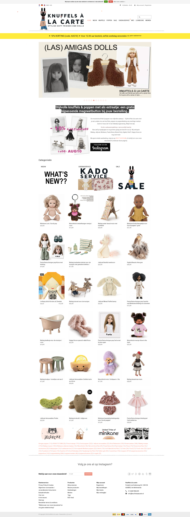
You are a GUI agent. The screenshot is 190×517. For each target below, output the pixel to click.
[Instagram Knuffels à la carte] (149, 474)
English (44, 5)
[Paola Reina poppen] (137, 433)
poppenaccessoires (138, 451)
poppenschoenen (86, 453)
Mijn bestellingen (101, 487)
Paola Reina (109, 446)
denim (100, 448)
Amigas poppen (45, 443)
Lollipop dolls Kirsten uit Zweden (51, 301)
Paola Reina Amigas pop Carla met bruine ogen (109, 341)
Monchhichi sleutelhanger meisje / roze (80, 224)
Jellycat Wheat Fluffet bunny (107, 301)
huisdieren (47, 451)
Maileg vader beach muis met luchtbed (107, 224)
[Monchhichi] (109, 433)
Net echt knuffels (95, 446)
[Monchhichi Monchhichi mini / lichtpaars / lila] (109, 363)
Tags (69, 495)
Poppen (109, 20)
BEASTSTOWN (59, 443)
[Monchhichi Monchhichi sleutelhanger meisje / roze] (81, 207)
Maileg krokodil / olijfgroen (78, 418)
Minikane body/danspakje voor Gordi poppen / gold (137, 224)
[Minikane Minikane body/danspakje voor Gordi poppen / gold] (138, 207)
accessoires (44, 448)
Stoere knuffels (140, 446)
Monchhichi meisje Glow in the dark (137, 341)
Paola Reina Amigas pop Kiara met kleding (51, 263)
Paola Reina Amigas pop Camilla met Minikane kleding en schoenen (138, 302)
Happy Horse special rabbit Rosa (79, 340)
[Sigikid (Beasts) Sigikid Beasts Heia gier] (138, 246)
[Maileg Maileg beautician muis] (138, 363)
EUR (47, 5)
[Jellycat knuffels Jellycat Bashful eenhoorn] (109, 246)
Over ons (41, 495)
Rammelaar (120, 446)
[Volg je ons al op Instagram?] (95, 147)
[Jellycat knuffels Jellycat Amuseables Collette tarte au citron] (81, 363)
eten (126, 448)
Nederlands (39, 5)
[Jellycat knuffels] (95, 70)
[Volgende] (147, 70)
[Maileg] (53, 433)
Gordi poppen (86, 443)
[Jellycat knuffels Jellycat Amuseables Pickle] (52, 402)
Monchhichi (83, 446)
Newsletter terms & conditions (48, 502)
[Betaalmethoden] (114, 514)
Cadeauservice (124, 20)
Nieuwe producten (73, 487)
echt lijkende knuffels (113, 448)
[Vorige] (42, 70)
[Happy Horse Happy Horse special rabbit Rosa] (81, 324)
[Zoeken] (139, 17)
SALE (115, 20)
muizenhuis (114, 451)
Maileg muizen (49, 446)
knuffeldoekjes (75, 451)
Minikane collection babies (66, 446)
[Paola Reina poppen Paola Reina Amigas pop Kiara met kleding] (52, 246)
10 (105, 100)
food (133, 448)
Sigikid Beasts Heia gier (135, 262)
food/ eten (141, 448)
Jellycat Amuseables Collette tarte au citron (80, 380)
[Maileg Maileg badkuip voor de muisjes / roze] (52, 324)
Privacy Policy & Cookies (46, 485)
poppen (126, 451)
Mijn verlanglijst (101, 492)
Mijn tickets (100, 490)
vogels (97, 453)
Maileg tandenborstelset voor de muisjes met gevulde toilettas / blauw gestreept (80, 263)
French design (73, 443)
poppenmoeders (71, 453)
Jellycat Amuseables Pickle (49, 418)
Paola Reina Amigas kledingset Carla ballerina (137, 419)
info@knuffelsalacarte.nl (136, 493)
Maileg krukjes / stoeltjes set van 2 (51, 379)
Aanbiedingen (72, 490)
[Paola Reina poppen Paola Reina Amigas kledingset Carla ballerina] (138, 402)
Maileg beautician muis (134, 379)
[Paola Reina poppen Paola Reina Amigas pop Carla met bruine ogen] (109, 324)
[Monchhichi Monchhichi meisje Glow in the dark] (138, 324)
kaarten (64, 451)
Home (89, 20)
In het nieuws (43, 497)
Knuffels (102, 20)
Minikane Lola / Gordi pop (48, 223)
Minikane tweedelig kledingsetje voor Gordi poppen (108, 419)
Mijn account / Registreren (143, 5)
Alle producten (72, 485)
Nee (111, 1)
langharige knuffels (90, 451)
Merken (148, 20)
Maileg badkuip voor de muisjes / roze (51, 341)
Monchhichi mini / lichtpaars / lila (109, 379)
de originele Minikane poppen (85, 448)
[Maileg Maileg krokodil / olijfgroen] (81, 402)
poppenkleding (57, 453)
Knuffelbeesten (117, 443)
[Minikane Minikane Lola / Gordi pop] (52, 207)
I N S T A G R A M (121, 138)
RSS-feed (71, 497)
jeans (56, 451)
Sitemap (41, 500)
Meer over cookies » (119, 1)
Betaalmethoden (44, 492)
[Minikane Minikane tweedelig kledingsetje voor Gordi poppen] (109, 402)
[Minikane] (81, 433)
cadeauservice (68, 448)
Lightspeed (69, 514)
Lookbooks (140, 20)
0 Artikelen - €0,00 (127, 5)
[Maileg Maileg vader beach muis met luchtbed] (109, 207)
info (132, 20)
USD (51, 5)
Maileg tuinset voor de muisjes (79, 301)
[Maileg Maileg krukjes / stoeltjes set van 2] (52, 363)
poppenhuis (44, 453)
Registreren (100, 485)
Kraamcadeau (131, 443)
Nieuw (95, 20)
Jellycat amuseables (101, 443)
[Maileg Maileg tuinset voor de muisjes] (81, 285)
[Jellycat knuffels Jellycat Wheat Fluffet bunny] (109, 285)
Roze (130, 446)
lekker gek (103, 451)
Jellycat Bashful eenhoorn (106, 262)
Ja (106, 1)
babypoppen (55, 448)
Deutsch (42, 5)
